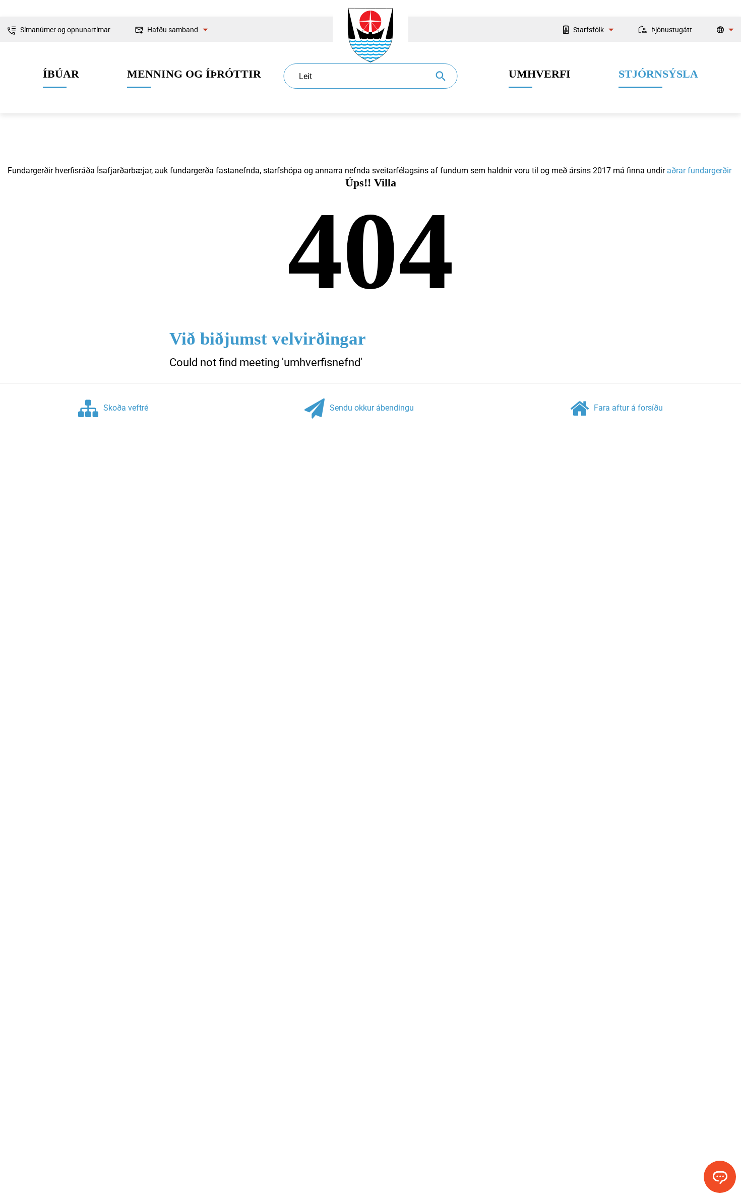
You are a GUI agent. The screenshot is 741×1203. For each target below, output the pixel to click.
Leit (305, 76)
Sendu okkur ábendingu (372, 408)
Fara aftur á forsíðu (628, 408)
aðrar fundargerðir (699, 170)
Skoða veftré (125, 408)
